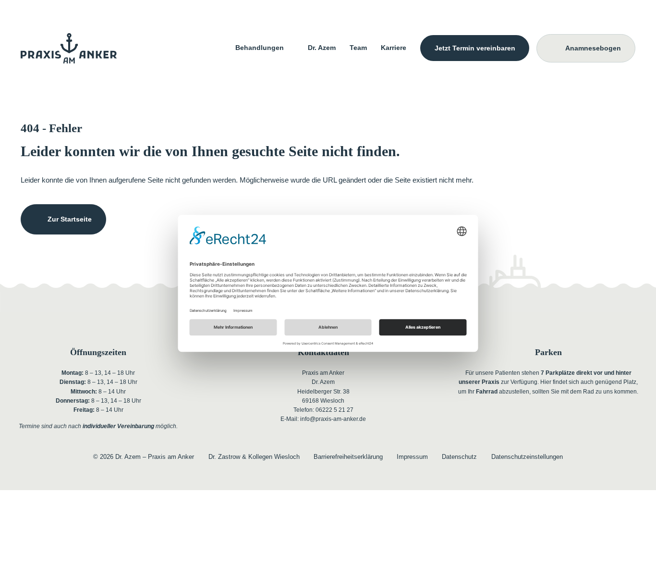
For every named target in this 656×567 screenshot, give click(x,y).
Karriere (393, 47)
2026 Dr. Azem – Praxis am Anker (143, 457)
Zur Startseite (70, 219)
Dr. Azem (322, 47)
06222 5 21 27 (334, 410)
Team (358, 47)
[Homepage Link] (69, 48)
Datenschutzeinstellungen (527, 457)
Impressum (412, 457)
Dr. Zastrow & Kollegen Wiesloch (254, 457)
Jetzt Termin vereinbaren (475, 47)
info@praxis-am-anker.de (333, 419)
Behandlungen (259, 47)
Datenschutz (459, 457)
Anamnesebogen (593, 48)
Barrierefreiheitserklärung (348, 457)
